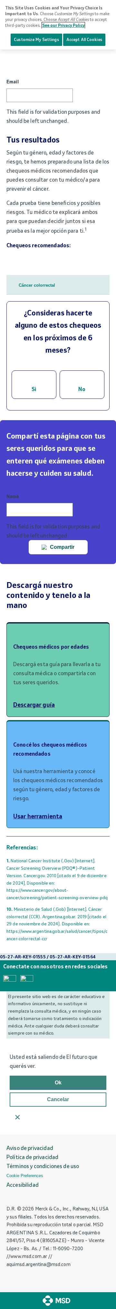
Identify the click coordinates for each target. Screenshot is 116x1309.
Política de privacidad (32, 1157)
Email (12, 82)
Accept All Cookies (84, 39)
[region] (58, 24)
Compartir (62, 547)
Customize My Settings (36, 39)
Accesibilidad (22, 1184)
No (81, 389)
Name (12, 496)
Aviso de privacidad (29, 1148)
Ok (58, 1082)
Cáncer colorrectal (37, 285)
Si (34, 389)
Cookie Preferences (24, 1175)
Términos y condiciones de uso (42, 1166)
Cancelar (58, 1099)
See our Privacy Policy (63, 25)
